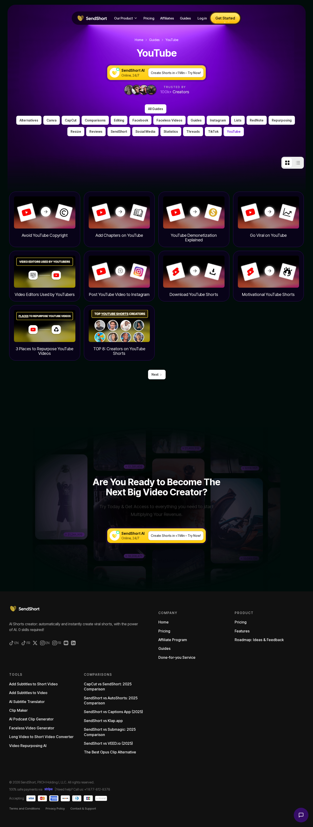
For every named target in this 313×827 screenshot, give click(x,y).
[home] (92, 18)
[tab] (287, 162)
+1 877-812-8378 (97, 789)
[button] (126, 18)
